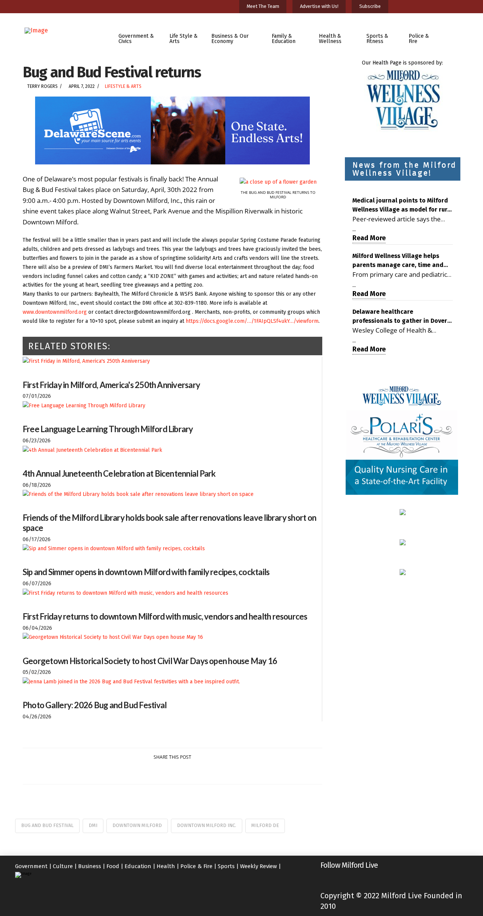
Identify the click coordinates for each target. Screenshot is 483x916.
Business (89, 866)
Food (112, 866)
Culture (63, 866)
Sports (226, 866)
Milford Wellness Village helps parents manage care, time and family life (397, 261)
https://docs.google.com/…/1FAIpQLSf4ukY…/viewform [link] (252, 321)
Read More (369, 238)
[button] (454, 33)
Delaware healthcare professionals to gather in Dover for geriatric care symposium (399, 316)
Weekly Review (258, 866)
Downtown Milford (137, 825)
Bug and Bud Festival (47, 825)
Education (138, 866)
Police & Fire (196, 866)
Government (31, 866)
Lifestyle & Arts (123, 86)
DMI (93, 825)
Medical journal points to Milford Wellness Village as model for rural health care (402, 205)
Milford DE (265, 825)
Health (166, 866)
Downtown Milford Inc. (206, 825)
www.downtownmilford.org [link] (55, 312)
